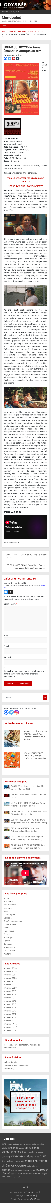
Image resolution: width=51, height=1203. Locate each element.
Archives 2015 (10, 1004)
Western (7, 954)
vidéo (9, 1177)
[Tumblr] (17, 58)
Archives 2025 (10, 971)
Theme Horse (29, 1195)
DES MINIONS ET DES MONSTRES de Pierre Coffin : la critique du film (35, 753)
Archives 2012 (10, 1014)
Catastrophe (9, 914)
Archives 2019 (10, 991)
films (3, 1161)
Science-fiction (10, 947)
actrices (28, 1144)
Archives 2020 (10, 988)
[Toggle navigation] (4, 26)
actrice (22, 1144)
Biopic (6, 911)
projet (32, 1170)
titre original (42, 1174)
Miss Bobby (9, 1068)
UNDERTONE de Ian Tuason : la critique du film (25, 1103)
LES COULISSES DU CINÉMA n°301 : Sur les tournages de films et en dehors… (25, 566)
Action (6, 898)
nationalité (31, 1166)
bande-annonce (11, 1151)
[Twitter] (9, 58)
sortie (35, 1174)
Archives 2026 (10, 968)
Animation (8, 901)
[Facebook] (5, 58)
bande (35, 1147)
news (38, 1166)
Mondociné (11, 17)
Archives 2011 (10, 1017)
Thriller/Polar (9, 950)
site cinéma (27, 1174)
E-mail (6, 646)
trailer (4, 1177)
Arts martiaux (10, 905)
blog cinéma (32, 1152)
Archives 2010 (10, 1020)
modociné (31, 1160)
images (17, 1161)
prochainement (23, 1170)
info (22, 1161)
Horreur (7, 941)
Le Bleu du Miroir (11, 1062)
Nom (6, 635)
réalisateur (42, 1170)
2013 (4, 1144)
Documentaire (10, 924)
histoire (10, 1161)
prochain (14, 1170)
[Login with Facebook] (6, 592)
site (20, 1173)
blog (24, 1152)
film (43, 1156)
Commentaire (10, 604)
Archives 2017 (10, 997)
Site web (7, 657)
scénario (14, 1174)
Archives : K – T (10, 1027)
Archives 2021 (10, 984)
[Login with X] (10, 592)
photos (6, 1169)
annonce (13, 1147)
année (21, 1148)
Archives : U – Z (11, 1030)
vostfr (18, 1177)
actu (34, 1144)
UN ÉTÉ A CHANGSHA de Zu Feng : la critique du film (26, 556)
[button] (18, 1123)
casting (6, 1156)
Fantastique (9, 931)
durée (37, 1157)
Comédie (8, 918)
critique (28, 1156)
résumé (6, 1173)
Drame (6, 927)
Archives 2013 (10, 1011)
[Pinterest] (13, 58)
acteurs (16, 1144)
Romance (8, 944)
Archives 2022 (10, 981)
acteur (10, 1144)
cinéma (17, 1156)
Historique (8, 937)
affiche (4, 1148)
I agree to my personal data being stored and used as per (24, 586)
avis (28, 1147)
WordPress (34, 1199)
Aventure (8, 908)
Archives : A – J (10, 1024)
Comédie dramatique (13, 921)
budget (40, 1152)
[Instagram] (16, 712)
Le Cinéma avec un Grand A (16, 1065)
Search (45, 697)
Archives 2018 (10, 994)
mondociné (17, 1165)
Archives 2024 (10, 975)
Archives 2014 (10, 1007)
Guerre (7, 934)
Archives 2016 (10, 1001)
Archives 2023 (10, 978)
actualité (40, 1144)
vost (14, 1177)
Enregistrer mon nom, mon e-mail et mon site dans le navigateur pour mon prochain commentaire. (24, 674)
